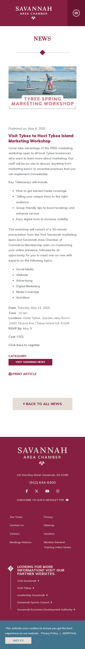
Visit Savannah (26, 580)
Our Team (16, 517)
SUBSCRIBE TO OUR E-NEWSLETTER (41, 500)
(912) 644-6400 (42, 482)
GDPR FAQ (69, 633)
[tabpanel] (42, 89)
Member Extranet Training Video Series (57, 545)
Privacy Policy (49, 633)
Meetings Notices (21, 542)
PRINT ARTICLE (24, 374)
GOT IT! (18, 640)
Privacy (48, 517)
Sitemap (49, 525)
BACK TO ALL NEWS (43, 404)
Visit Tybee (24, 588)
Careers (15, 533)
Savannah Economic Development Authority (44, 609)
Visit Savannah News (30, 361)
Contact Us (17, 525)
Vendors (49, 533)
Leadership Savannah (31, 595)
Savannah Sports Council (33, 602)
